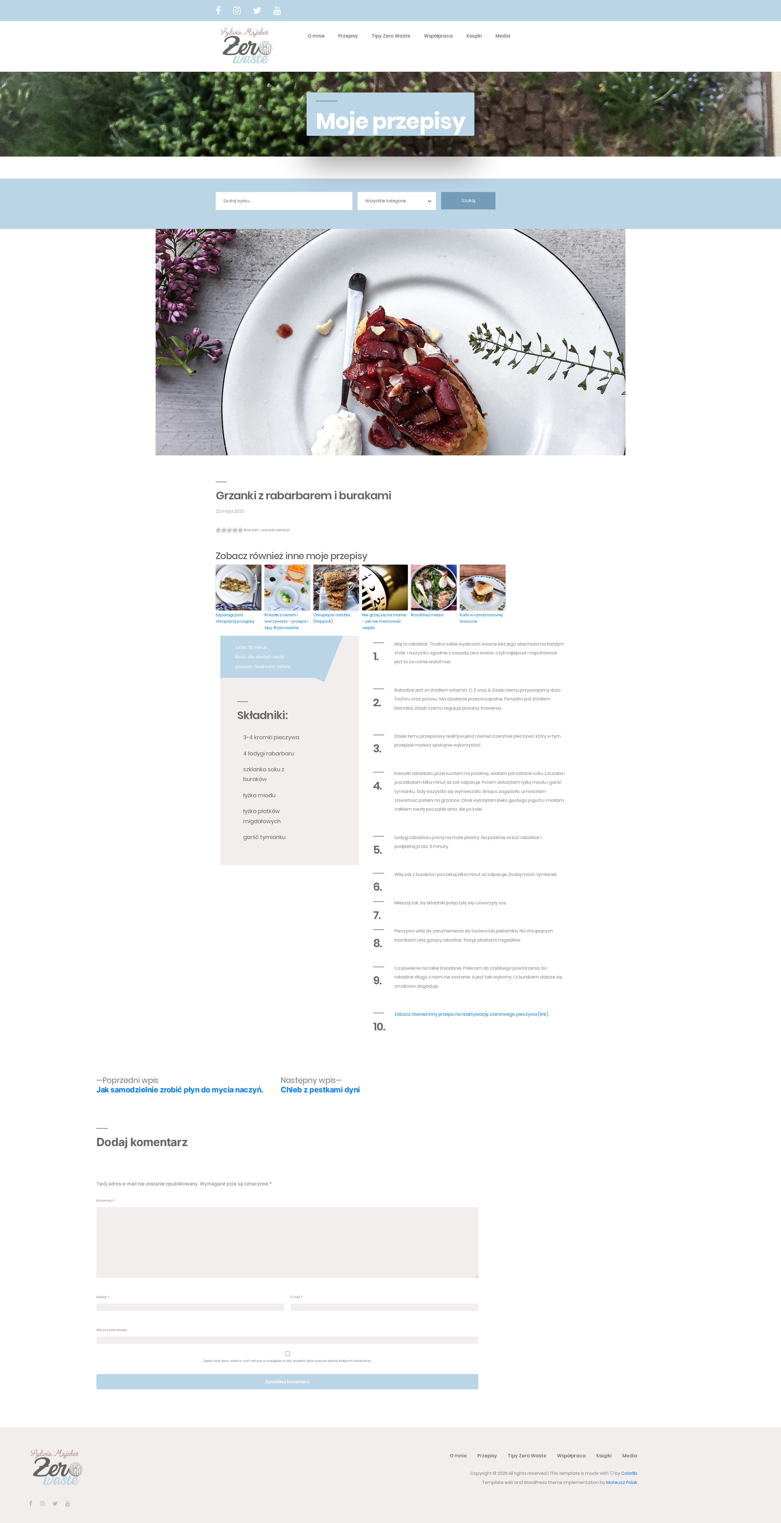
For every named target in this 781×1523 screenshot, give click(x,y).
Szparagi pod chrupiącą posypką (235, 618)
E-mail (296, 1297)
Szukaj (468, 200)
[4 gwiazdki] (235, 530)
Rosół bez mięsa (427, 615)
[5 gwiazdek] (240, 530)
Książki (474, 36)
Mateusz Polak (621, 1482)
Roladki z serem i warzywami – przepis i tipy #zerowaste (286, 621)
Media (502, 36)
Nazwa (102, 1297)
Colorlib (629, 1473)
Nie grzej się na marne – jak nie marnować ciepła (384, 621)
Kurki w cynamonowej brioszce (481, 618)
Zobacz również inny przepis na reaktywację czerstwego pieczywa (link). (471, 1014)
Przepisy (348, 36)
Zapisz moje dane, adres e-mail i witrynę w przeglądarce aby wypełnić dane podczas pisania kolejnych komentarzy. (287, 1360)
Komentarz (105, 1200)
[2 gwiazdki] (224, 530)
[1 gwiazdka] (218, 530)
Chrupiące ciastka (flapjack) (331, 618)
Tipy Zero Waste (391, 36)
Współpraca (438, 36)
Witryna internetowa (111, 1330)
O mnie (316, 36)
